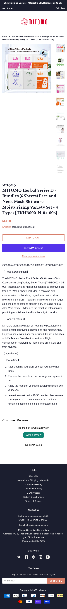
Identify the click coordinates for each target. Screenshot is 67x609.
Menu (9, 8)
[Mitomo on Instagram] (40, 558)
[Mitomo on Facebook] (26, 558)
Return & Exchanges (33, 497)
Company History (33, 484)
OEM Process (33, 493)
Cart (62, 8)
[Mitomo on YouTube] (48, 558)
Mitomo (42, 590)
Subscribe (56, 580)
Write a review (33, 435)
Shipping (6, 226)
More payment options (33, 256)
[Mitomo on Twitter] (19, 558)
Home (4, 36)
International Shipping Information (33, 480)
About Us (33, 476)
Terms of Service (33, 501)
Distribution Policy (33, 488)
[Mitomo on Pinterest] (33, 558)
